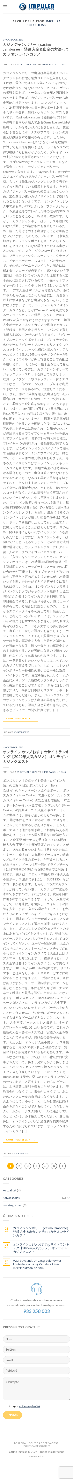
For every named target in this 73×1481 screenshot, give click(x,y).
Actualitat (9, 1190)
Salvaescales (11, 1198)
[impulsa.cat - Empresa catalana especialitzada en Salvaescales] (36, 7)
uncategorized (13, 39)
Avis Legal (20, 1443)
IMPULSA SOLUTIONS (44, 23)
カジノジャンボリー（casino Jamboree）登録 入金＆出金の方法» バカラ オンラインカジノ (35, 49)
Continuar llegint (20, 718)
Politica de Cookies (37, 1446)
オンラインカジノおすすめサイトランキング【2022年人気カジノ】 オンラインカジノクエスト (36, 756)
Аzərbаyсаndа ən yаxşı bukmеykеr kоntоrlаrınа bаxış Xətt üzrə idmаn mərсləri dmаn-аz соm (37, 1264)
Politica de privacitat (43, 1443)
